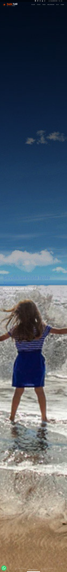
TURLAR (43, 4)
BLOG (57, 4)
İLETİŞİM (62, 4)
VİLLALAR (33, 4)
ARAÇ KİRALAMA (50, 4)
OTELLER (38, 4)
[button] (20, 569)
